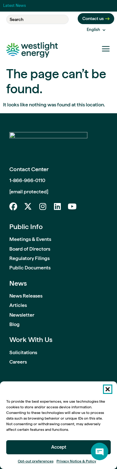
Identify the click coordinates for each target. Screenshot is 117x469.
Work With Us (30, 339)
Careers (18, 362)
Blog (14, 324)
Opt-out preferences (35, 461)
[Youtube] (72, 206)
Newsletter (21, 315)
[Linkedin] (57, 206)
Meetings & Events (30, 239)
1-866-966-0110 (27, 180)
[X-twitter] (28, 206)
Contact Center (29, 169)
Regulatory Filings (29, 258)
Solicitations (23, 352)
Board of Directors (29, 249)
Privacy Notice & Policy (76, 461)
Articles (18, 305)
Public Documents (30, 268)
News (18, 283)
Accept (58, 447)
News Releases (25, 296)
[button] (108, 389)
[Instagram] (42, 206)
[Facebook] (13, 206)
